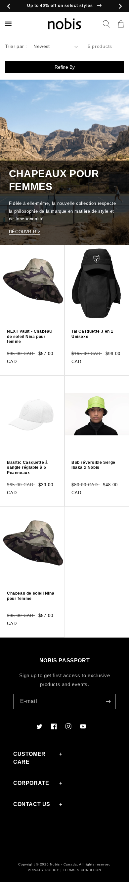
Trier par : (16, 46)
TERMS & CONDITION (82, 870)
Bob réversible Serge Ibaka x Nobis (93, 465)
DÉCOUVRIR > (25, 231)
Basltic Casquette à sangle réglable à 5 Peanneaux (27, 467)
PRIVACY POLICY (43, 870)
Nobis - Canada (63, 864)
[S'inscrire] (108, 701)
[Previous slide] (8, 6)
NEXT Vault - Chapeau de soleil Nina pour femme (29, 336)
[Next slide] (120, 6)
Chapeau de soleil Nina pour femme (30, 596)
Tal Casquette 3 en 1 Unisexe (92, 334)
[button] (106, 23)
